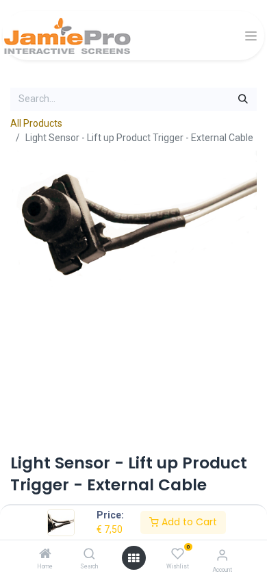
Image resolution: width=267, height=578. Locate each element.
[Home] (45, 554)
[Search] (89, 554)
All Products (36, 123)
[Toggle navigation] (251, 36)
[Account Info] (222, 555)
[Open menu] (133, 558)
